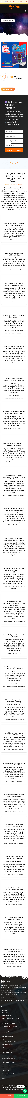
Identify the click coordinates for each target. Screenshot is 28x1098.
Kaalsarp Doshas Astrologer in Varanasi (13, 621)
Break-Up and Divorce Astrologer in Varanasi (13, 429)
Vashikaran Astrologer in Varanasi (13, 719)
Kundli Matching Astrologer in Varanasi (13, 686)
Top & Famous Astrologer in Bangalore (11, 1018)
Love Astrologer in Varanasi (13, 269)
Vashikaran (4, 1078)
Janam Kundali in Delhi (7, 1052)
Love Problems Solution (7, 1075)
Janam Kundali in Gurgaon (8, 1062)
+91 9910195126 (8, 998)
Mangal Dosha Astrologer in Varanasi (13, 874)
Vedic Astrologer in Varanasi (13, 462)
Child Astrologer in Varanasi (13, 653)
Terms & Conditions (6, 1015)
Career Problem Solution (8, 1065)
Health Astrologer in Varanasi (13, 966)
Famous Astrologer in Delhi (8, 1021)
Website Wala (18, 1089)
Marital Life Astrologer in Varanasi (13, 524)
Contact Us (4, 1010)
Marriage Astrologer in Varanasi (13, 239)
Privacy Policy (5, 1012)
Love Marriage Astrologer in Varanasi (13, 749)
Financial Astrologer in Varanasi (13, 781)
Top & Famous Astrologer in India (10, 1047)
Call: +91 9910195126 (8, 20)
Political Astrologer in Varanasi (13, 811)
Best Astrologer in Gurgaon (8, 1023)
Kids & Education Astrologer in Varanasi (13, 495)
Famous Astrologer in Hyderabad (10, 1026)
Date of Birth (8, 143)
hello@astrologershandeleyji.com (14, 1000)
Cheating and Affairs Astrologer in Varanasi (13, 587)
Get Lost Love (5, 1070)
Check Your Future (14, 150)
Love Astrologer (6, 1067)
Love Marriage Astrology (8, 1073)
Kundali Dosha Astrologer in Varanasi (13, 843)
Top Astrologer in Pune (7, 1044)
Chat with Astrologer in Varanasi (13, 904)
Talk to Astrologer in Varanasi (13, 936)
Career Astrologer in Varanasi (13, 301)
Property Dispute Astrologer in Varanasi (13, 365)
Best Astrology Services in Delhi (9, 1049)
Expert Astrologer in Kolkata (8, 1039)
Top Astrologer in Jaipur (7, 1036)
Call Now (8, 1095)
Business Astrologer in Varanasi (13, 333)
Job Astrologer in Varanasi (13, 555)
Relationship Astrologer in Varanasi (13, 398)
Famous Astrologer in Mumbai (9, 1041)
